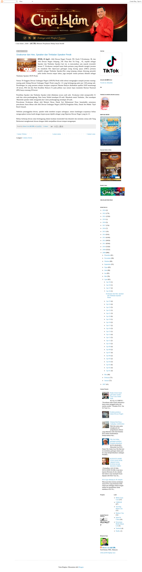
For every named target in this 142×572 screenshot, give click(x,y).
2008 (104, 252)
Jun (105, 273)
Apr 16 (108, 328)
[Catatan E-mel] (51, 126)
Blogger (81, 567)
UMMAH (119, 502)
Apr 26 (108, 291)
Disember (107, 255)
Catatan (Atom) (27, 138)
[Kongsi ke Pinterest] (62, 126)
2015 (104, 231)
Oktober (107, 261)
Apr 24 (108, 304)
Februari (107, 377)
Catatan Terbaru (22, 134)
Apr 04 (108, 361)
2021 (104, 216)
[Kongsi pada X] (59, 126)
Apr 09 (108, 346)
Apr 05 (108, 358)
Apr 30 (108, 282)
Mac (105, 374)
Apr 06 (108, 355)
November (107, 258)
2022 (104, 213)
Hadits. (118, 531)
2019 (104, 219)
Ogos (106, 267)
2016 (104, 228)
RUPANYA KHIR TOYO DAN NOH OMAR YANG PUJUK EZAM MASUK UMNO (116, 462)
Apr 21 (108, 313)
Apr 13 (108, 337)
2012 (104, 240)
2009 (104, 249)
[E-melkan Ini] (55, 126)
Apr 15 (108, 331)
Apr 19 (108, 319)
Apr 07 (108, 352)
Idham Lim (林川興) (109, 547)
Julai (106, 270)
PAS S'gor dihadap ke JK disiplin (112, 479)
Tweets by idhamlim (106, 83)
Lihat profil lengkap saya (107, 552)
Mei (105, 276)
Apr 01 (108, 370)
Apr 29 (108, 285)
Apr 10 (108, 343)
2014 (104, 234)
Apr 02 (108, 367)
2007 (104, 384)
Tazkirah (118, 528)
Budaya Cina (120, 513)
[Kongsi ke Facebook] (60, 126)
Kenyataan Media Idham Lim (120, 524)
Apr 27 (108, 288)
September (107, 264)
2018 (104, 222)
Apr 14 (108, 334)
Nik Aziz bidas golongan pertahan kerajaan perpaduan (116, 441)
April (106, 279)
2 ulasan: (45, 126)
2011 (104, 243)
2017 (104, 225)
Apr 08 (108, 349)
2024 (104, 210)
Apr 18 (108, 322)
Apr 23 (108, 307)
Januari (106, 380)
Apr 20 (108, 316)
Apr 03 (108, 364)
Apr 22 (108, 310)
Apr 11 (108, 340)
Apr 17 (108, 325)
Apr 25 (108, 301)
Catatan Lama (91, 134)
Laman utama (57, 134)
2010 (104, 246)
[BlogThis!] (57, 126)
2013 (104, 237)
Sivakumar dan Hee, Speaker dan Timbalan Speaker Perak (43, 54)
